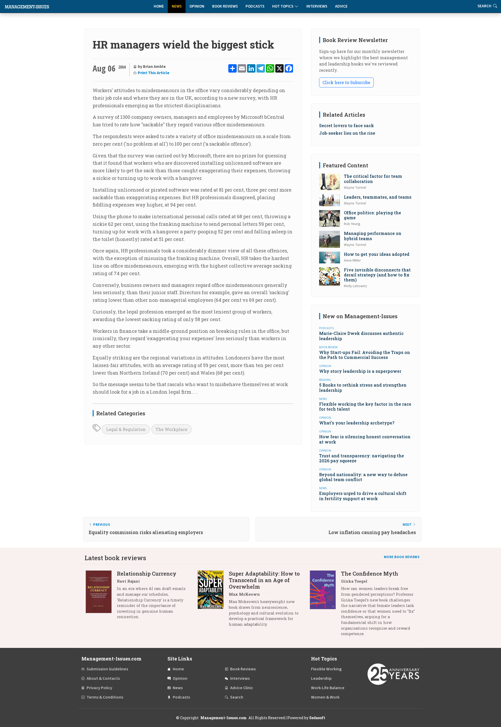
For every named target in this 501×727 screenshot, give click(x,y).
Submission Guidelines (107, 669)
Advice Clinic (241, 688)
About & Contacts (103, 678)
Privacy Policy (99, 688)
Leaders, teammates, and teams (377, 197)
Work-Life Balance (327, 688)
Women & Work (325, 697)
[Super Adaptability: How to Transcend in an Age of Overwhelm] (213, 600)
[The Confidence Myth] (325, 605)
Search (236, 697)
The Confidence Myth (369, 573)
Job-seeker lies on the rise (347, 133)
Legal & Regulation (126, 429)
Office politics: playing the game (372, 215)
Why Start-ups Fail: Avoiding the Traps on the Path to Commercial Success (364, 355)
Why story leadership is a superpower (360, 371)
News (177, 6)
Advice (341, 6)
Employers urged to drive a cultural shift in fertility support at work (363, 495)
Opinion (196, 6)
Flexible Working (326, 669)
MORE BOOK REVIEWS (402, 557)
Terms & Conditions (105, 697)
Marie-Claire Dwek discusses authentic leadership (361, 335)
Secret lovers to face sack (346, 125)
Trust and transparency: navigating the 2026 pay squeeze (361, 458)
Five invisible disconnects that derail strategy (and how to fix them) (377, 274)
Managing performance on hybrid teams (372, 235)
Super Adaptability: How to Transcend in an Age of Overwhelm (264, 580)
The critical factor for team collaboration (373, 178)
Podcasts (255, 6)
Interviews (316, 6)
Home (159, 6)
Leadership (321, 678)
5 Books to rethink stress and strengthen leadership (363, 387)
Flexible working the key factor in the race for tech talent (365, 406)
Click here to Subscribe (346, 82)
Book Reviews (225, 6)
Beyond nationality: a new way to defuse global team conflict (363, 477)
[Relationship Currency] (101, 597)
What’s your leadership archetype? (356, 422)
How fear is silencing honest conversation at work (364, 439)
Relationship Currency (146, 573)
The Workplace (171, 429)
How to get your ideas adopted (376, 254)
